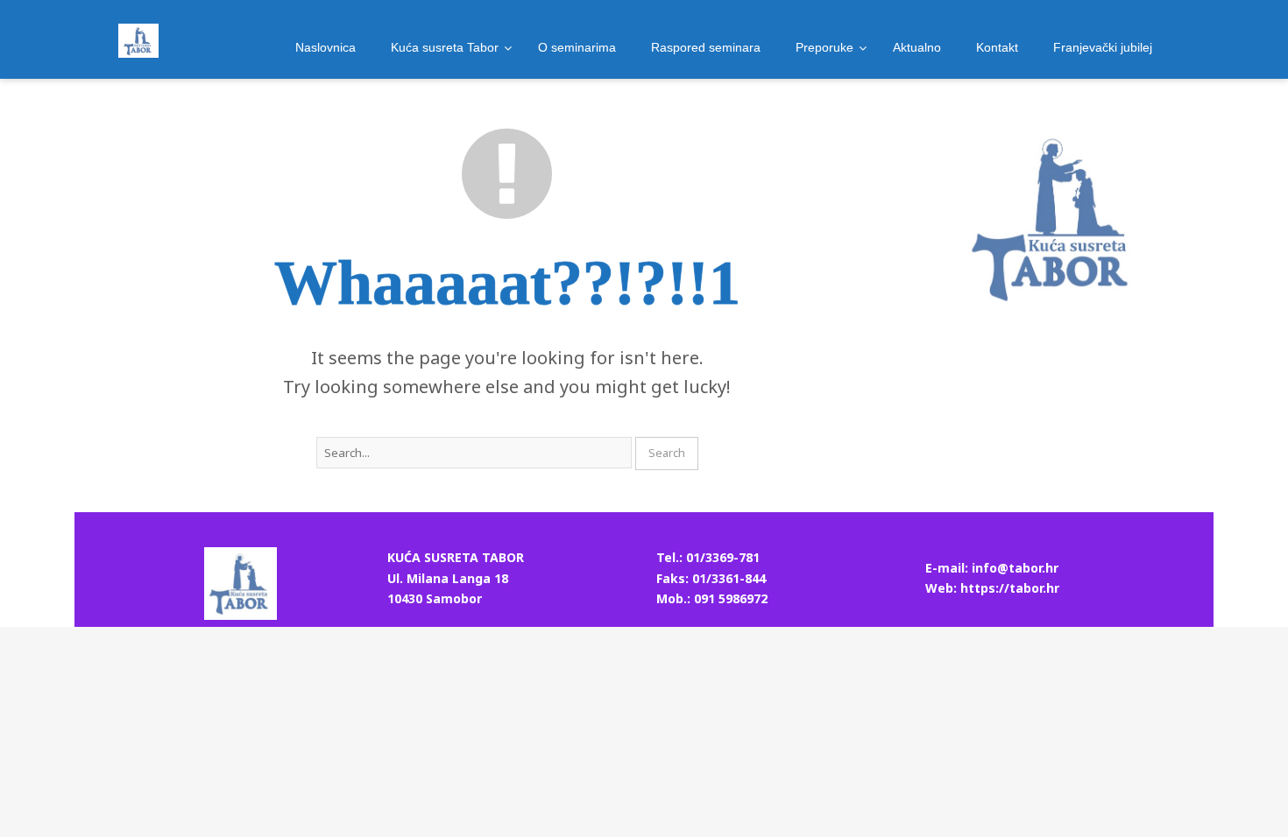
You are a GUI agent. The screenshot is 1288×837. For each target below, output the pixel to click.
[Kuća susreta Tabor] (138, 41)
